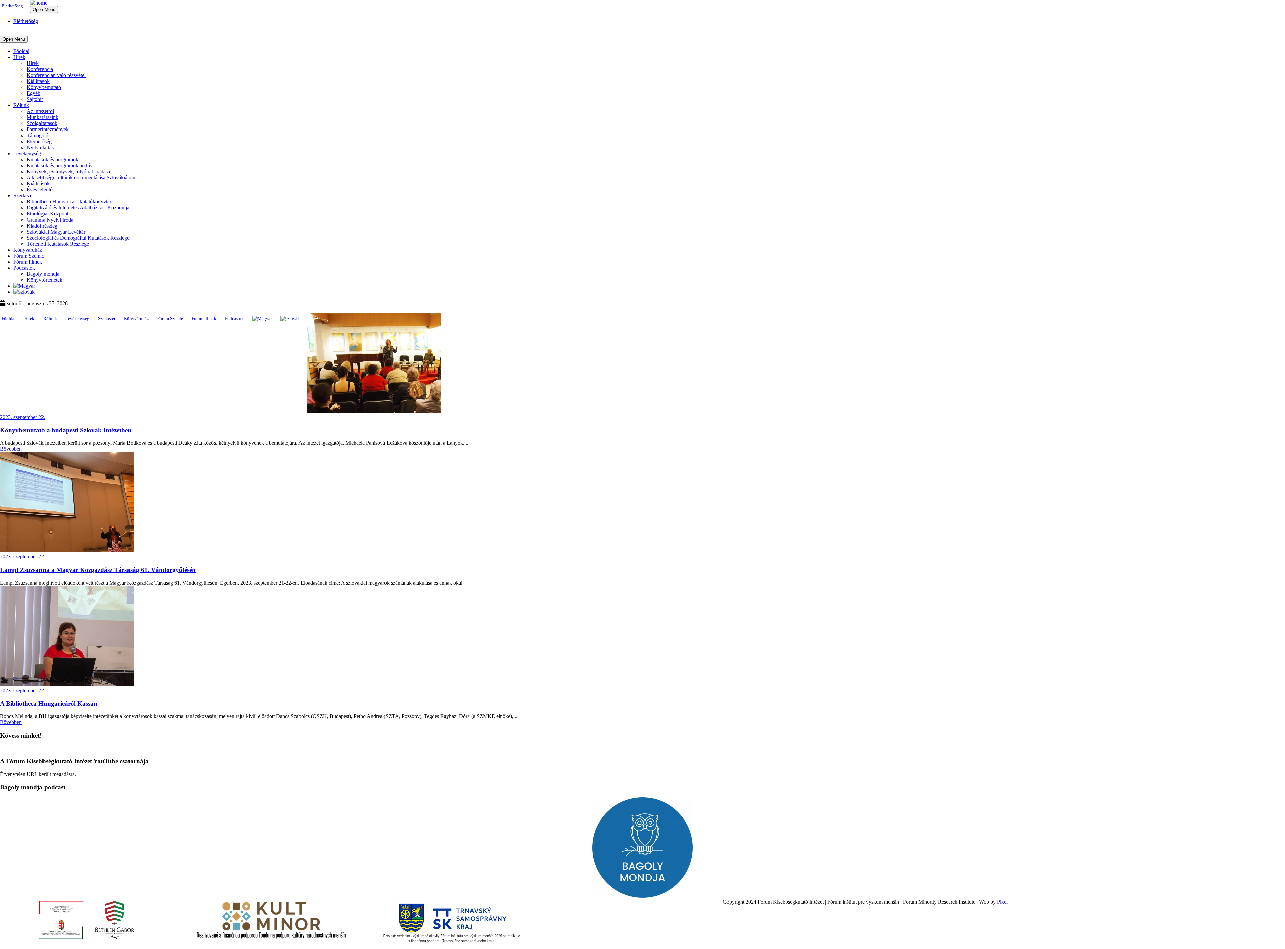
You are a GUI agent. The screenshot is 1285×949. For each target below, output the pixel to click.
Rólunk (21, 105)
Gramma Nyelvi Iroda (50, 220)
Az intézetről (40, 111)
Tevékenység (27, 153)
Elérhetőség (12, 5)
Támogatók (39, 135)
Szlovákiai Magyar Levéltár (56, 232)
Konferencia (40, 69)
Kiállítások (38, 81)
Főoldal (21, 51)
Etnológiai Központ (47, 214)
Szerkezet (23, 195)
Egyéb (33, 93)
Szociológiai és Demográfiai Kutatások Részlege (78, 238)
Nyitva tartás (40, 147)
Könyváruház (27, 250)
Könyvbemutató (44, 87)
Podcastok (24, 268)
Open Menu (44, 9)
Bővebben (11, 449)
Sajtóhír (35, 99)
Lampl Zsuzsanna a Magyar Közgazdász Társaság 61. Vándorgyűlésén (98, 569)
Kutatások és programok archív (60, 165)
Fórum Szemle (28, 256)
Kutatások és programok (52, 159)
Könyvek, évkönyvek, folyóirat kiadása (68, 171)
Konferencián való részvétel (56, 75)
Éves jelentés (40, 189)
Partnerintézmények (48, 129)
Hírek (19, 57)
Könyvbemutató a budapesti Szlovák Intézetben (66, 430)
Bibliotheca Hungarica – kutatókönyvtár (69, 201)
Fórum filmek (27, 262)
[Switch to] (24, 286)
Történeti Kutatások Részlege (58, 244)
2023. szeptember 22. (22, 417)
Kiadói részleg (42, 226)
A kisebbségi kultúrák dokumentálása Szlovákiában (81, 177)
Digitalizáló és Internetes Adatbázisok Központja (78, 207)
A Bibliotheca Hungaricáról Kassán (48, 703)
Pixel (1002, 902)
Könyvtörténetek (44, 280)
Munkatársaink (42, 117)
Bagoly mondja (43, 274)
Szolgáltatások (42, 123)
